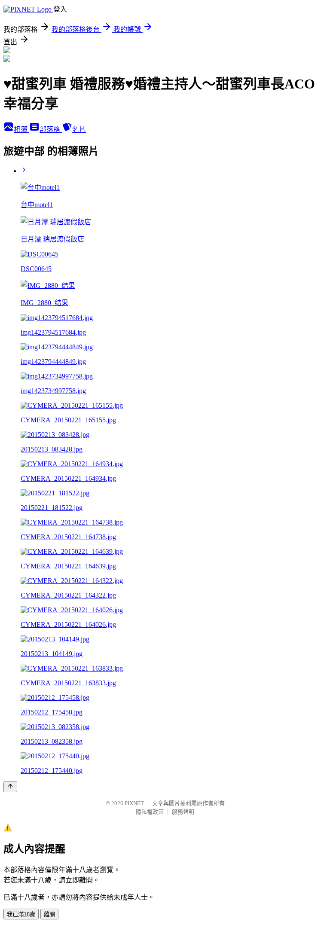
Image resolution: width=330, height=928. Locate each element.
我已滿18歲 (21, 914)
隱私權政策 (150, 812)
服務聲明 (183, 812)
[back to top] (10, 786)
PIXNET (134, 803)
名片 (79, 129)
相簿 (21, 129)
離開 (49, 914)
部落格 (51, 129)
